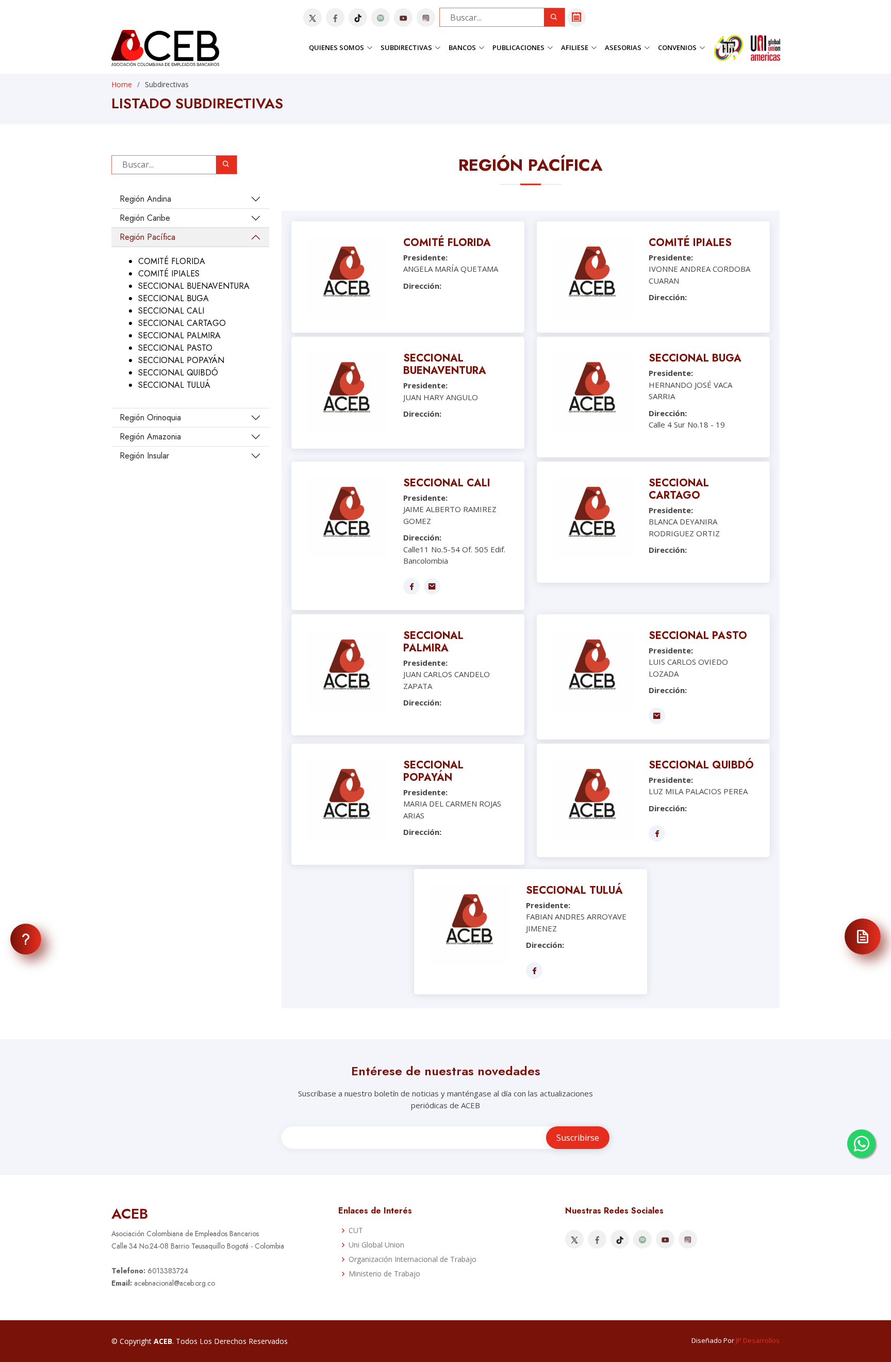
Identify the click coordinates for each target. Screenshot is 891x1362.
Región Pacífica (147, 237)
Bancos (462, 47)
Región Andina (145, 199)
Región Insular (144, 456)
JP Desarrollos (758, 1340)
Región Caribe (145, 218)
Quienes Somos (336, 47)
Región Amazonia (150, 436)
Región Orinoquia (150, 417)
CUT (356, 1230)
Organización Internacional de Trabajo (412, 1259)
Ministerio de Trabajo (384, 1273)
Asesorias (623, 47)
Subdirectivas (406, 47)
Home (121, 84)
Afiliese (574, 47)
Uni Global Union (376, 1245)
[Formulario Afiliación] (863, 936)
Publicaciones (518, 47)
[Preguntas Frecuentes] (25, 939)
